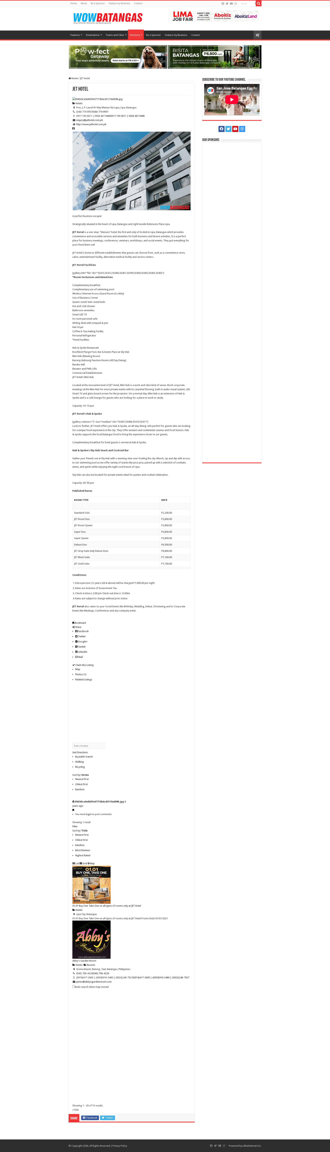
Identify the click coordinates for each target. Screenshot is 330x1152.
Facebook (83, 631)
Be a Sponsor (98, 3)
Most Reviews (82, 850)
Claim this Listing (84, 665)
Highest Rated (82, 855)
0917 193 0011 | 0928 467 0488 (127, 115)
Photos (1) (80, 674)
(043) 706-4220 (101, 973)
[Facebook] (223, 3)
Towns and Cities (115, 35)
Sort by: (80, 774)
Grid (84, 863)
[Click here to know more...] (165, 56)
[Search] (258, 3)
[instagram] (235, 3)
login (88, 814)
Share (77, 627)
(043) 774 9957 (100, 111)
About (84, 3)
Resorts (90, 964)
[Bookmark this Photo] (73, 810)
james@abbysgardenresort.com (94, 981)
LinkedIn (82, 651)
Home (73, 3)
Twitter (81, 636)
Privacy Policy (119, 1145)
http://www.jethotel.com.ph (91, 124)
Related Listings (83, 679)
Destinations (92, 35)
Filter (75, 826)
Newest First (82, 779)
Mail (80, 657)
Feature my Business (119, 3)
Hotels (78, 103)
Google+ (82, 641)
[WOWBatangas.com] (107, 17)
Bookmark (80, 622)
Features (75, 35)
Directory (135, 35)
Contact (138, 3)
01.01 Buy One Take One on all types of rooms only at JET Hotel (106, 905)
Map (77, 669)
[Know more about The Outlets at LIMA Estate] (214, 15)
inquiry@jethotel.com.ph (89, 120)
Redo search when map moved (92, 986)
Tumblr (81, 646)
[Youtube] (231, 3)
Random (79, 789)
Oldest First (81, 784)
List (77, 863)
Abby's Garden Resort (84, 960)
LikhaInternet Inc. (252, 1145)
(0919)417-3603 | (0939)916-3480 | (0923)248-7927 (161, 977)
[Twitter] (227, 3)
